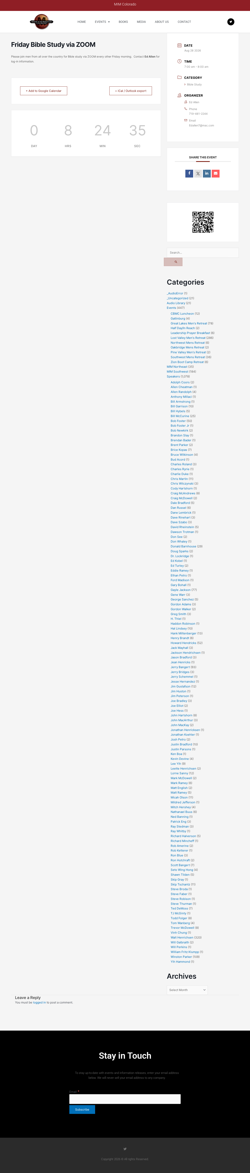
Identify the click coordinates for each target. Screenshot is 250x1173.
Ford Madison (180, 580)
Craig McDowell (182, 498)
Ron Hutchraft (180, 860)
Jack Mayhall (179, 648)
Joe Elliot (177, 706)
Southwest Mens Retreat (188, 357)
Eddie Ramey (180, 570)
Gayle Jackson (181, 590)
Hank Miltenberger (183, 633)
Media (141, 22)
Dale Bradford (180, 503)
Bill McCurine (180, 416)
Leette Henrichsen (183, 768)
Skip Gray (177, 879)
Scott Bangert (180, 865)
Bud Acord (178, 459)
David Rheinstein (182, 527)
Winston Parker (181, 957)
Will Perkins (179, 947)
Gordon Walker (181, 609)
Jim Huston (178, 691)
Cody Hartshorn (182, 488)
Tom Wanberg (180, 923)
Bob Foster (178, 421)
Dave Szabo (179, 522)
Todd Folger (179, 918)
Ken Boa (176, 754)
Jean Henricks (180, 662)
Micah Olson (179, 797)
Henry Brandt (180, 638)
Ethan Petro (179, 575)
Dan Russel (178, 508)
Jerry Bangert (180, 667)
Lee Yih (176, 763)
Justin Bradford (181, 744)
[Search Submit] (173, 262)
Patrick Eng (178, 821)
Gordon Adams (181, 604)
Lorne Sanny (179, 773)
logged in (39, 1002)
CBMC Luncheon (182, 313)
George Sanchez (182, 599)
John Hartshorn (181, 715)
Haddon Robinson (183, 623)
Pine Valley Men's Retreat (188, 352)
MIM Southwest (177, 371)
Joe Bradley (179, 701)
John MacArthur (182, 720)
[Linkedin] (207, 174)
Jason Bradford (181, 657)
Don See (177, 537)
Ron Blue (177, 855)
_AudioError (175, 293)
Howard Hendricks (183, 643)
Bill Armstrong (180, 401)
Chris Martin (179, 479)
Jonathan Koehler (183, 734)
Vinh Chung (179, 932)
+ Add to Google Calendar (44, 91)
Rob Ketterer (179, 850)
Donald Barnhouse (183, 546)
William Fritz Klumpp (185, 952)
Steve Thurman (181, 904)
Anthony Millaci (181, 397)
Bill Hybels (178, 411)
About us (162, 22)
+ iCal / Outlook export (130, 91)
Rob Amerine (180, 846)
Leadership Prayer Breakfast (190, 333)
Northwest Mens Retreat (188, 343)
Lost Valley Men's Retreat (188, 338)
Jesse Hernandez (183, 681)
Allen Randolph (181, 392)
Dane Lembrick (181, 512)
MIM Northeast (177, 367)
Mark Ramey (179, 783)
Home (82, 22)
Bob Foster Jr (180, 425)
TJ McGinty (178, 913)
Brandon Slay (180, 435)
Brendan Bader (181, 440)
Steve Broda (179, 889)
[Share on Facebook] (189, 174)
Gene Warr (178, 595)
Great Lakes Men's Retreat (189, 323)
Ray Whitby (178, 831)
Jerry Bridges (180, 672)
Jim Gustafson (180, 686)
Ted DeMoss (179, 908)
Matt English (179, 788)
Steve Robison (181, 899)
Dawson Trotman (182, 532)
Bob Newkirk (179, 430)
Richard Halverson (183, 836)
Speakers (173, 376)
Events (100, 22)
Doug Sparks (179, 551)
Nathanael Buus (181, 812)
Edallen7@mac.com (201, 125)
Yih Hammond (180, 961)
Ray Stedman (180, 826)
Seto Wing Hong (182, 870)
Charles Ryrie (180, 469)
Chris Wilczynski (182, 483)
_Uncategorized (177, 298)
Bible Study (194, 84)
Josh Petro (178, 739)
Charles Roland (181, 464)
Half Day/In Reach (183, 328)
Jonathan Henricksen (185, 730)
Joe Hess (177, 710)
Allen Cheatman (182, 387)
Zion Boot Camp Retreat (187, 362)
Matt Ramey (179, 792)
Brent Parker (179, 445)
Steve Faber (179, 894)
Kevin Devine (180, 759)
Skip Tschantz (180, 884)
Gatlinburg (178, 318)
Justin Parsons (181, 749)
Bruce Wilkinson (182, 454)
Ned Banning (179, 817)
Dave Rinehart (180, 517)
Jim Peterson (180, 696)
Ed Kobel (177, 561)
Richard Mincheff (182, 841)
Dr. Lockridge (180, 556)
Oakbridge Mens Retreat (187, 347)
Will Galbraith (180, 942)
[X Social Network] (198, 174)
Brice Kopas (179, 450)
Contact (184, 22)
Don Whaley (179, 541)
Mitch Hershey (181, 807)
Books (123, 22)
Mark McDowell (181, 778)
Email (74, 1092)
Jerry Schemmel (182, 676)
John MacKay (180, 725)
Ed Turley (177, 565)
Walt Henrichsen (182, 937)
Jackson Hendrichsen (186, 652)
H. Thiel (176, 619)
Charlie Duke (180, 474)
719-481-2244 (198, 113)
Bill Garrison (179, 406)
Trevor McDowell (182, 928)
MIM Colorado (125, 4)
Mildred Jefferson (183, 802)
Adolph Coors (180, 382)
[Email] (216, 174)
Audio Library (176, 303)
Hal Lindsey (179, 628)
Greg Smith (178, 614)
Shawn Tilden (180, 874)
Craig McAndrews (183, 493)
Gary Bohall (179, 585)
